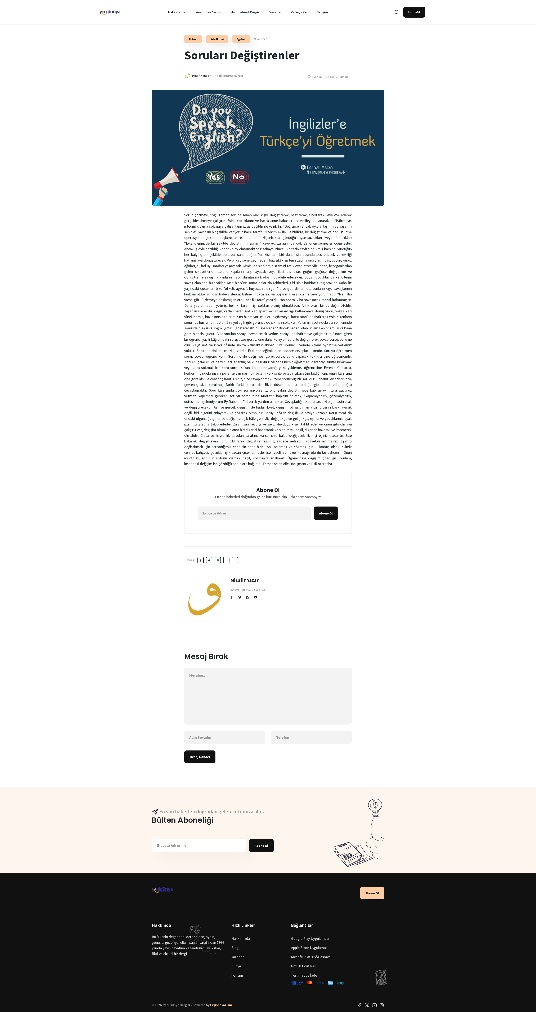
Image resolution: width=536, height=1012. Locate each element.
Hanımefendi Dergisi (245, 12)
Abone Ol (326, 513)
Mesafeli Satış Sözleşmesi (311, 956)
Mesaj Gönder (199, 757)
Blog (235, 947)
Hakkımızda (177, 12)
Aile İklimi (217, 39)
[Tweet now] (367, 1005)
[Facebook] (359, 1005)
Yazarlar (275, 12)
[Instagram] (381, 1005)
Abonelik (414, 12)
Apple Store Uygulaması (309, 947)
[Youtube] (374, 1005)
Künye (236, 966)
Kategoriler (299, 12)
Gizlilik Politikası (304, 966)
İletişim (322, 12)
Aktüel (193, 39)
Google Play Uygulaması (310, 938)
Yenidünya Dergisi (209, 12)
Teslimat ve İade (304, 975)
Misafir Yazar (244, 580)
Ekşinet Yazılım (221, 1005)
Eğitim (241, 39)
